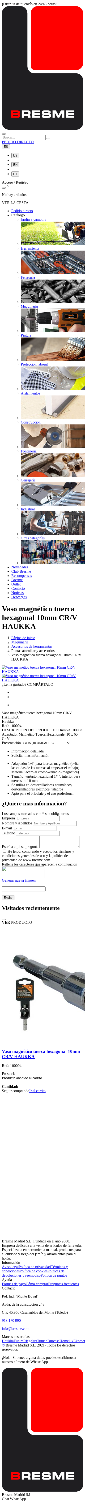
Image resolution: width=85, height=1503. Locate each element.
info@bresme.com (15, 1329)
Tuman (42, 1341)
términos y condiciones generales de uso (38, 853)
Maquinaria (29, 306)
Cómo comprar (37, 1284)
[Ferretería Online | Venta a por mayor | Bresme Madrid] (42, 128)
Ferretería (28, 277)
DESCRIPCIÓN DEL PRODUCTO (29, 730)
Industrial (28, 509)
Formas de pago (14, 1284)
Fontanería (29, 451)
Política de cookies (33, 1271)
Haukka (8, 1341)
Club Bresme (21, 571)
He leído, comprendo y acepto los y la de (38, 855)
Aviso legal (10, 1267)
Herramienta (30, 248)
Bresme (17, 580)
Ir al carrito (37, 1091)
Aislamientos (30, 393)
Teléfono (8, 833)
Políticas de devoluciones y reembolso (33, 1273)
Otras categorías (33, 538)
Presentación (11, 743)
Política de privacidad (35, 1267)
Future (18, 1341)
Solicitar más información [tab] (30, 755)
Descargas (19, 597)
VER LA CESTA (15, 203)
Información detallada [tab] (27, 751)
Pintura (26, 335)
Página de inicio (23, 638)
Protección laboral (34, 364)
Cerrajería (28, 480)
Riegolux (30, 1341)
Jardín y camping (33, 219)
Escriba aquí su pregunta (20, 847)
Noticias (17, 593)
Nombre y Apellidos (17, 823)
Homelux (66, 1341)
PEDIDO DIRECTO (18, 142)
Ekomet (79, 1341)
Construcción (31, 422)
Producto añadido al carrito (22, 1078)
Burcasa (53, 1341)
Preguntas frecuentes (63, 1284)
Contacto (18, 588)
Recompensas (21, 576)
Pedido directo (22, 211)
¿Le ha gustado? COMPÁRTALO (27, 684)
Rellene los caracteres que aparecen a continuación (39, 864)
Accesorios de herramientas (31, 646)
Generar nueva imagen (19, 880)
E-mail (7, 828)
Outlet (16, 584)
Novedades (19, 567)
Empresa (8, 818)
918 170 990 (11, 1320)
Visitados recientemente (31, 908)
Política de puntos (54, 1275)
